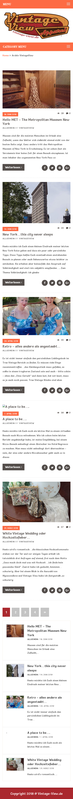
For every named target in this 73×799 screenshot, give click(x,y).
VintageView (26, 128)
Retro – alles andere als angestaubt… (31, 346)
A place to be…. (14, 419)
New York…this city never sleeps (28, 234)
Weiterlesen (12, 167)
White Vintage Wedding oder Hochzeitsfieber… (24, 535)
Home (6, 55)
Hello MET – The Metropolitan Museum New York (47, 630)
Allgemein (9, 128)
